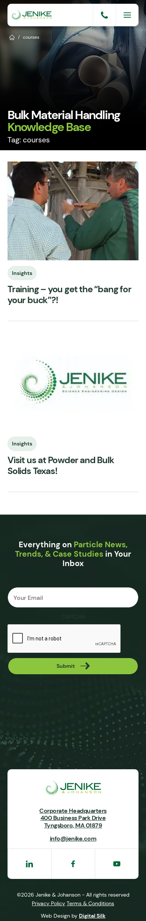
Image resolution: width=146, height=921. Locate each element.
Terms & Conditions (90, 903)
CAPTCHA (73, 617)
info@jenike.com (73, 838)
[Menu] (127, 15)
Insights (22, 273)
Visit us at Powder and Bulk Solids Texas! (60, 466)
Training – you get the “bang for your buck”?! (69, 295)
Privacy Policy (48, 903)
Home (12, 36)
